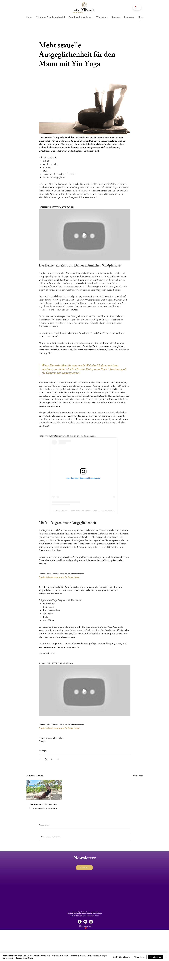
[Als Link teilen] (58, 759)
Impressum (80, 941)
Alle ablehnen (139, 957)
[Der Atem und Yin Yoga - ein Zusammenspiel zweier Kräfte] (44, 790)
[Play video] (84, 234)
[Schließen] (166, 957)
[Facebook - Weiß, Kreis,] (80, 922)
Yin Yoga (42, 750)
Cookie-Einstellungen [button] (121, 957)
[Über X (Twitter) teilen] (46, 759)
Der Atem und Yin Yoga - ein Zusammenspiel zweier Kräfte (43, 807)
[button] (139, 21)
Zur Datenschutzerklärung (22, 958)
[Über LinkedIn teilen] (52, 759)
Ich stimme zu (155, 957)
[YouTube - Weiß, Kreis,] (85, 922)
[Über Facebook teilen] (40, 759)
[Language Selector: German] (137, 7)
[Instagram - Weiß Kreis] (91, 922)
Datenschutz (91, 941)
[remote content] (84, 476)
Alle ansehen (138, 775)
